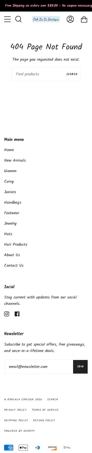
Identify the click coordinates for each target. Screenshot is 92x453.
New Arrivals (15, 160)
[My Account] (70, 19)
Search (72, 74)
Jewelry (10, 223)
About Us (12, 255)
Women (10, 171)
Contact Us (14, 265)
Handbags (12, 202)
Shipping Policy (16, 420)
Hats (8, 234)
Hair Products (15, 244)
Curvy (9, 181)
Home (9, 150)
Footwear (11, 213)
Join (80, 367)
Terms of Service (45, 410)
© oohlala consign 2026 (23, 399)
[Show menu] (8, 19)
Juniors (10, 192)
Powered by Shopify (19, 431)
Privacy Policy (15, 410)
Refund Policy (44, 420)
